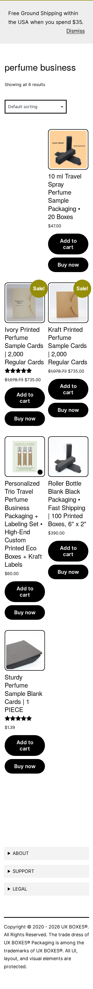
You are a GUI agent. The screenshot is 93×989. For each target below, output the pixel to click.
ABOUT (21, 853)
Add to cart (68, 244)
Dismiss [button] (75, 31)
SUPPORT (23, 871)
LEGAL (20, 889)
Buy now (68, 265)
